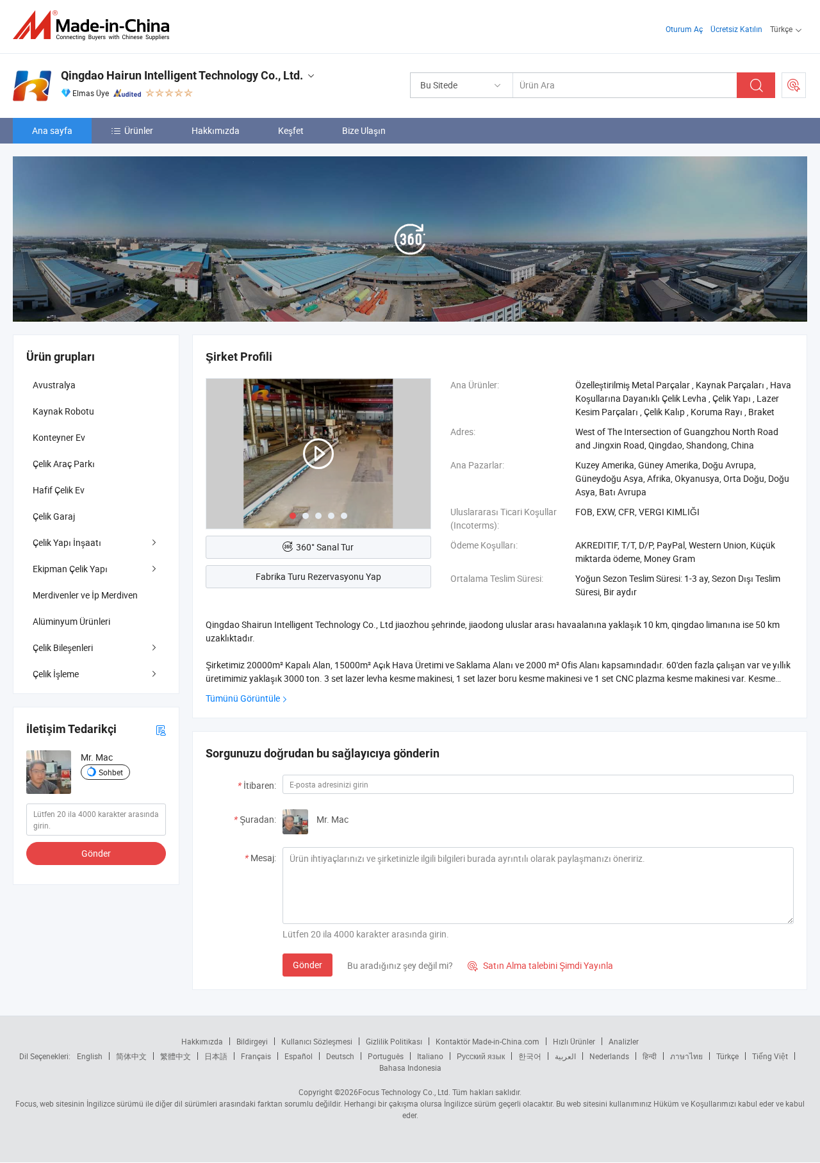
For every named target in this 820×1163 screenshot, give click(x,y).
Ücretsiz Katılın (736, 29)
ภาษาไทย (686, 1056)
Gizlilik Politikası (394, 1041)
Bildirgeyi (252, 1041)
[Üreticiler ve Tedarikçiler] (95, 25)
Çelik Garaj (54, 516)
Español (298, 1056)
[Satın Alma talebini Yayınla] (794, 85)
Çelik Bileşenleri (63, 647)
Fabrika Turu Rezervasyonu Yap (318, 576)
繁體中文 (175, 1056)
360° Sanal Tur (325, 547)
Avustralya (54, 385)
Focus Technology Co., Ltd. (404, 1092)
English (89, 1056)
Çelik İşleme (56, 674)
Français (256, 1056)
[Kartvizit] (161, 729)
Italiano (430, 1056)
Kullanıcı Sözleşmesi (316, 1041)
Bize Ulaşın (364, 130)
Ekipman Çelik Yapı (70, 569)
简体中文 (131, 1056)
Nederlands (609, 1056)
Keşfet (291, 130)
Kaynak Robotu (63, 411)
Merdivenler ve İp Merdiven (85, 595)
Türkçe (727, 1056)
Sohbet (111, 772)
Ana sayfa (52, 130)
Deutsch (340, 1056)
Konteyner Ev (59, 437)
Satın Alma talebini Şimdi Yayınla (540, 965)
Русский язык (481, 1056)
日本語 (215, 1056)
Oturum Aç (684, 29)
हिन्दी (650, 1056)
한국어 (529, 1056)
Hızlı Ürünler (574, 1041)
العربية (565, 1056)
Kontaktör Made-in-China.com (487, 1041)
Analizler (624, 1041)
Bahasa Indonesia (410, 1067)
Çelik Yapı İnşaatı (67, 542)
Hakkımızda (216, 130)
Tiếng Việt (770, 1056)
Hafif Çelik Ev (59, 490)
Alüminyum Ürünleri (71, 621)
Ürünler (138, 130)
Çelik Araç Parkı (64, 464)
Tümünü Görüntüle (243, 698)
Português (386, 1056)
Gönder (307, 965)
